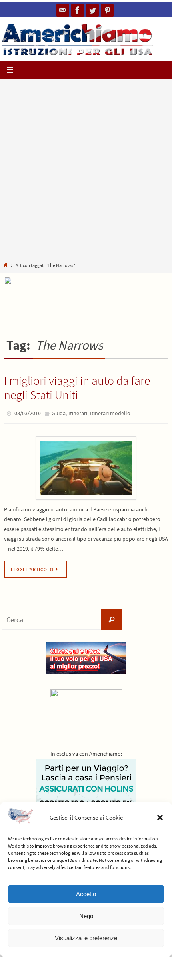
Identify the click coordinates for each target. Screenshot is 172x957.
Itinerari (77, 412)
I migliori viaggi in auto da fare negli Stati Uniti (77, 387)
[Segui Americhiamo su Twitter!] (92, 10)
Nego (86, 916)
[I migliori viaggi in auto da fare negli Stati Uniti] (86, 466)
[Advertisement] (86, 172)
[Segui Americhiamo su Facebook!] (77, 10)
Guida (59, 412)
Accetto (86, 894)
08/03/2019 (27, 412)
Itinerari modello (110, 412)
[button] (160, 818)
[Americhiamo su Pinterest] (107, 10)
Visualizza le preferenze (86, 938)
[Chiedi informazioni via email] (62, 10)
